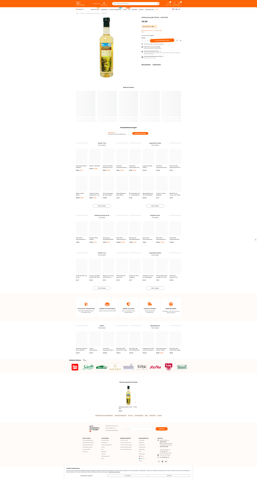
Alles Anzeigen (102, 145)
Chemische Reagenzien (120, 415)
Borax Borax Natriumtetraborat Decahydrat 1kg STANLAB (80, 238)
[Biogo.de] (75, 367)
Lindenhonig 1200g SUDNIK (147, 166)
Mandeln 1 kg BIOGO (94, 165)
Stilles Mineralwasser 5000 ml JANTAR (161, 349)
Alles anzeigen (85, 360)
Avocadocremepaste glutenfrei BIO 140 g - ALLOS (95, 276)
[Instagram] (162, 461)
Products (82, 13)
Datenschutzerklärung (114, 472)
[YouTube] (166, 461)
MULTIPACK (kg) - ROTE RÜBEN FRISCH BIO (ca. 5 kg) (134, 349)
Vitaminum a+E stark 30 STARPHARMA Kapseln (148, 276)
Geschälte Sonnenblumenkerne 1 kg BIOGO (121, 166)
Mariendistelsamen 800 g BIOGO (121, 194)
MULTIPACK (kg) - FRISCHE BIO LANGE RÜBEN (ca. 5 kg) (175, 349)
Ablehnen (169, 475)
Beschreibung (146, 64)
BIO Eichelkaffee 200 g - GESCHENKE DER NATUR (134, 194)
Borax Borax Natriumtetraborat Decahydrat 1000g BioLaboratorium (147, 238)
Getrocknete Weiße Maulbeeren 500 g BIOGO (108, 166)
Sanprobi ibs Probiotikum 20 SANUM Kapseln (174, 276)
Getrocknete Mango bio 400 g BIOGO (108, 194)
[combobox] (134, 3)
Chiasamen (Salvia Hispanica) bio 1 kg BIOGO (94, 194)
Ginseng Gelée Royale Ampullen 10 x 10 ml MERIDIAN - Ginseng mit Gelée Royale (161, 276)
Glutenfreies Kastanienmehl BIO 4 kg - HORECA (108, 349)
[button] (161, 57)
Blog (146, 415)
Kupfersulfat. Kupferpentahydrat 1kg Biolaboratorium (175, 238)
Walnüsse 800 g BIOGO (80, 194)
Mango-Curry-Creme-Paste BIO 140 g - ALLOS (108, 276)
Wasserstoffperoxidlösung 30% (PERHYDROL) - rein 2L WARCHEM (148, 194)
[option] (107, 47)
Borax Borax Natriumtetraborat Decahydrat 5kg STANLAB (121, 238)
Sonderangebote (139, 415)
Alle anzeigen (102, 217)
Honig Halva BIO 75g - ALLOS (81, 276)
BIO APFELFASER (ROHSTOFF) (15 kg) (121, 349)
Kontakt (159, 415)
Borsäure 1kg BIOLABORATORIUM (108, 238)
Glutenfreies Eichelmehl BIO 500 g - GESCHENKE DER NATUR (134, 166)
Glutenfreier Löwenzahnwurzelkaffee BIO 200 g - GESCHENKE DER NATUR (162, 166)
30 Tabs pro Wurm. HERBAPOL (161, 194)
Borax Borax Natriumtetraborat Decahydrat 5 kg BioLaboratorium (161, 238)
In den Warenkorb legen (162, 40)
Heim (77, 13)
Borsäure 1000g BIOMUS (94, 238)
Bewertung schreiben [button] (140, 133)
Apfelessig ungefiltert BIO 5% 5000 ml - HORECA (81, 349)
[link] (177, 40)
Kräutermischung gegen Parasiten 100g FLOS (175, 166)
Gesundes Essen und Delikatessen (104, 415)
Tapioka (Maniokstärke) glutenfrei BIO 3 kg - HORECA (94, 349)
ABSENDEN (162, 429)
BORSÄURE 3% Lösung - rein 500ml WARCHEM (175, 194)
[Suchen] (135, 3)
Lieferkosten (157, 64)
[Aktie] (180, 40)
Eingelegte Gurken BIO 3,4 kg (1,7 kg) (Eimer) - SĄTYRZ (148, 349)
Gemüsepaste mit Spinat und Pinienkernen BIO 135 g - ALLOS (121, 276)
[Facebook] (159, 461)
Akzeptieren (128, 475)
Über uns (130, 415)
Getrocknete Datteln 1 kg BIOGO (81, 166)
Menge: (143, 37)
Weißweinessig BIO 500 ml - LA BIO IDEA (128, 407)
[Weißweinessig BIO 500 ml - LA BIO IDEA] (128, 395)
